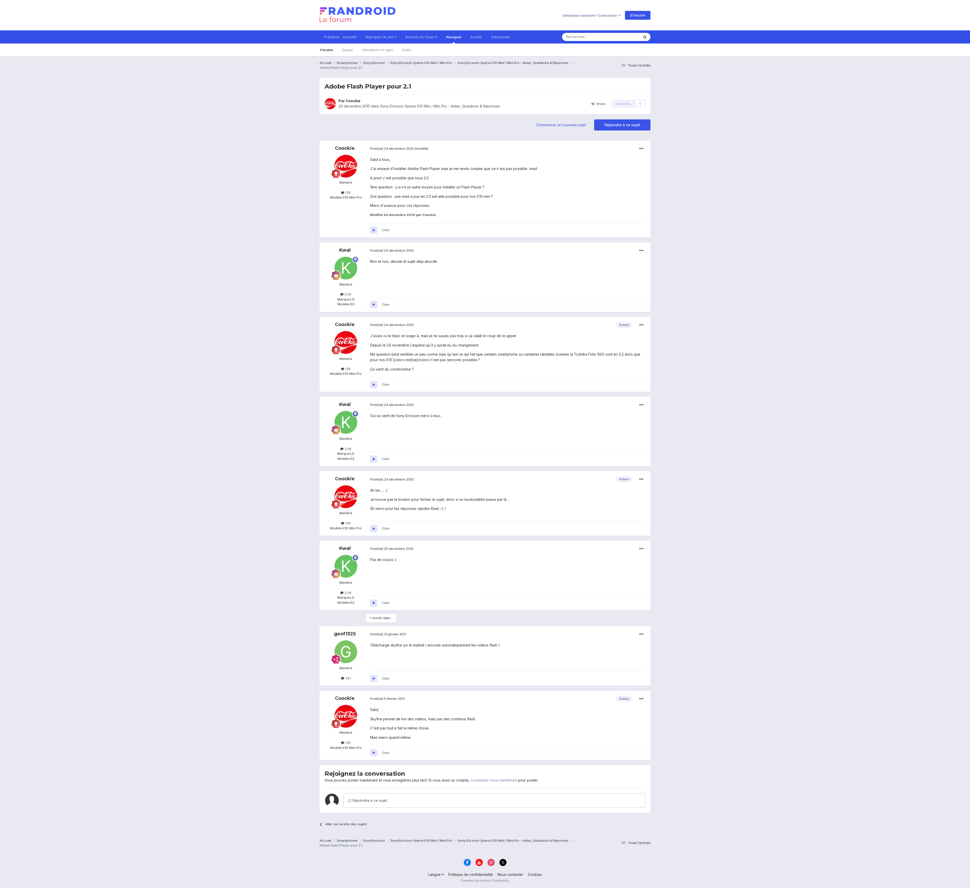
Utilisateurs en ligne (377, 50)
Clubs (406, 50)
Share (599, 104)
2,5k (347, 294)
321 (347, 678)
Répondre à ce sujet (622, 125)
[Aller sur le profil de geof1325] (345, 651)
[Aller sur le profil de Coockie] (330, 103)
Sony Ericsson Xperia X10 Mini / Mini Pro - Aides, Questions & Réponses (440, 106)
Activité (476, 37)
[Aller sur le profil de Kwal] (345, 268)
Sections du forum (420, 37)
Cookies (535, 874)
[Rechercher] (644, 37)
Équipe (347, 50)
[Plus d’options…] (641, 149)
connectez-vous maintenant (494, 780)
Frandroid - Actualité (340, 37)
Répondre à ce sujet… (371, 800)
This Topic (625, 37)
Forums (326, 50)
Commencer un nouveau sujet (561, 125)
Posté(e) (392, 148)
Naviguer (453, 37)
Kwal (345, 250)
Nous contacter (510, 874)
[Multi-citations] (373, 230)
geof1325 (345, 634)
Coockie (353, 101)
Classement (500, 37)
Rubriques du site (380, 37)
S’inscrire (637, 15)
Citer (386, 230)
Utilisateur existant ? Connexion (590, 15)
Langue (435, 874)
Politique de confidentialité (470, 874)
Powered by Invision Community (485, 880)
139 (347, 192)
